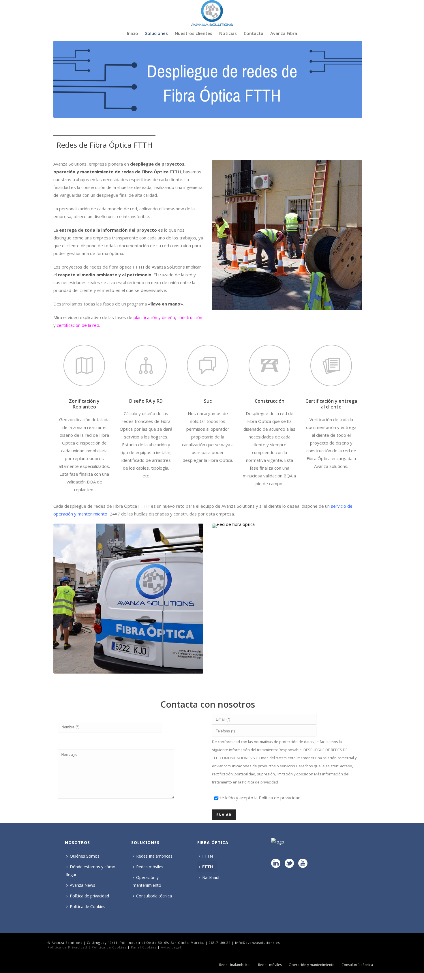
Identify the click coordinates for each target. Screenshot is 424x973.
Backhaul (210, 877)
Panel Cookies (143, 947)
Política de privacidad (260, 782)
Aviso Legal (171, 947)
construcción (189, 317)
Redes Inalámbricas (154, 856)
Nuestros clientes (193, 33)
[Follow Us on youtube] (302, 864)
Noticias (228, 33)
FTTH (207, 866)
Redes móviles (149, 866)
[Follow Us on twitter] (289, 864)
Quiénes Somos (85, 856)
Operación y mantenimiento (147, 881)
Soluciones (156, 33)
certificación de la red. (78, 325)
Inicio (132, 33)
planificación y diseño (154, 317)
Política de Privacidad (67, 947)
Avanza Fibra (283, 33)
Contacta (253, 33)
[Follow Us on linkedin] (275, 864)
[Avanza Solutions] (212, 13)
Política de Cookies (87, 906)
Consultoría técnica (154, 896)
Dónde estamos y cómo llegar (90, 870)
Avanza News (82, 885)
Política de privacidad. (280, 797)
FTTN (207, 856)
